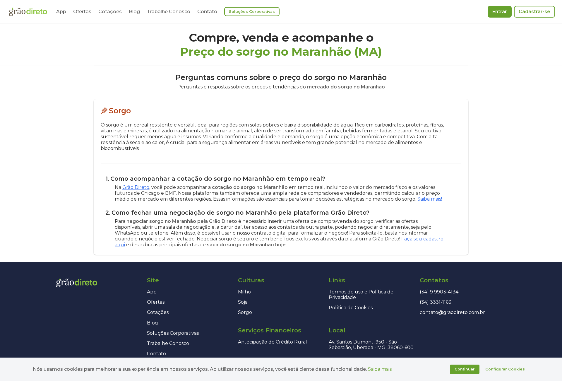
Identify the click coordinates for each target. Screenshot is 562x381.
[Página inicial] (28, 12)
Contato (207, 11)
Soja (243, 302)
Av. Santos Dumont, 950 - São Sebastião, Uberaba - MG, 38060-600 (371, 344)
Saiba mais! (429, 199)
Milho (244, 292)
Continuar (465, 369)
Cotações (110, 11)
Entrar (499, 11)
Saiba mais (380, 369)
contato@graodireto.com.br (452, 312)
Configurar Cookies (505, 369)
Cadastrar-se (534, 11)
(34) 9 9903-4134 (439, 292)
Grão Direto (135, 187)
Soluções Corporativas (252, 11)
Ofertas (82, 11)
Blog (134, 11)
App (61, 11)
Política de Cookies (351, 307)
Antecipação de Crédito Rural (272, 342)
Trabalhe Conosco (168, 11)
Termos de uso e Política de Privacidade (361, 294)
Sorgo (245, 312)
